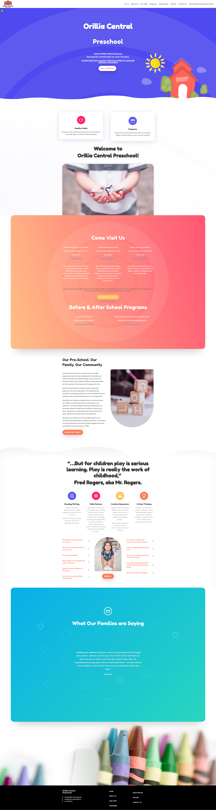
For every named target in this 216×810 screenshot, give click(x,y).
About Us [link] (134, 4)
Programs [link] (153, 4)
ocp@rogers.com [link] (76, 258)
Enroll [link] (108, 576)
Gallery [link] (173, 4)
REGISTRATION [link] (138, 793)
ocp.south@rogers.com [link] (108, 258)
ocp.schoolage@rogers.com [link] (84, 324)
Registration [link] (163, 4)
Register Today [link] (73, 432)
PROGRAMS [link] (113, 806)
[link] (2, 10)
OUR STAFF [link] (113, 801)
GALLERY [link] (136, 797)
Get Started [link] (107, 68)
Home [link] (127, 4)
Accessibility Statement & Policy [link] (201, 4)
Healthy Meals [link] (81, 128)
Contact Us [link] (182, 4)
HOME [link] (111, 791)
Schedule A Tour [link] (108, 297)
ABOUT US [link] (112, 796)
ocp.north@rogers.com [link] (140, 258)
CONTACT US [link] (137, 802)
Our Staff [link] (143, 4)
